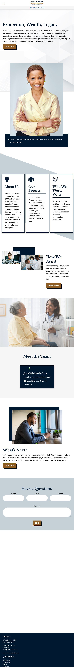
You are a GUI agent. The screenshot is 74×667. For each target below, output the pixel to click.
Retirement (6, 660)
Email (37, 494)
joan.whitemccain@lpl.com (36, 381)
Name (13, 494)
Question (37, 506)
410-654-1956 (11, 640)
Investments (6, 662)
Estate (5, 664)
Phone (60, 494)
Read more (28, 385)
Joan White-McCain (35, 373)
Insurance (6, 666)
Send (37, 523)
